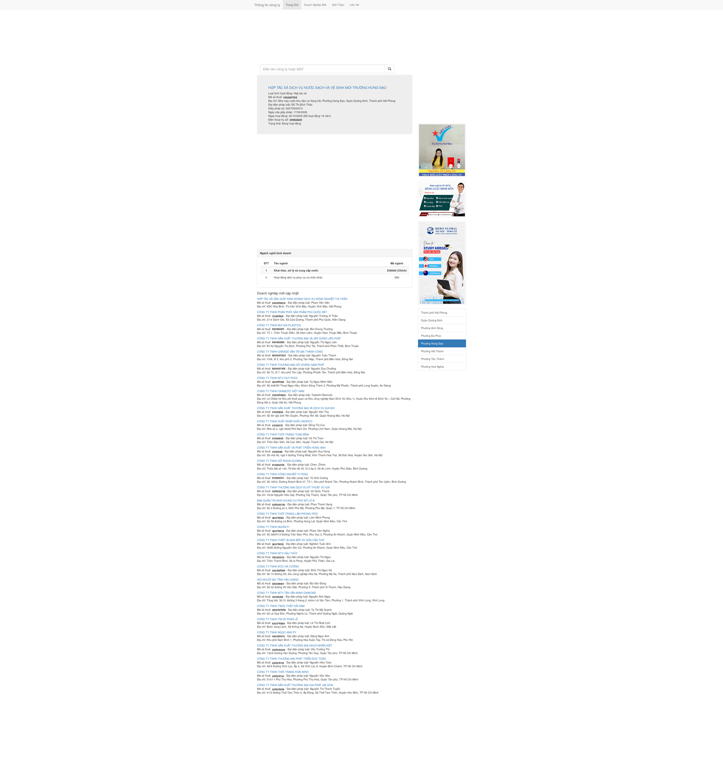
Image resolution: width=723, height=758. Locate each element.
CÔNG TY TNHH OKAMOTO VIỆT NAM (280, 391)
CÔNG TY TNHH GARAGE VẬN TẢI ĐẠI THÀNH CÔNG (290, 351)
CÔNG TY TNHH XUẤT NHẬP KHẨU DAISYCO (284, 421)
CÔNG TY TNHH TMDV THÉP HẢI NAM (281, 606)
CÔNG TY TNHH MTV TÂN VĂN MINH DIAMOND (286, 593)
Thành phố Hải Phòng (434, 312)
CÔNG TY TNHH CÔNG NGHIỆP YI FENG (282, 474)
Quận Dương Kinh (431, 320)
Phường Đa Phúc (431, 336)
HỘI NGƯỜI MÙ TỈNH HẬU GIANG (278, 579)
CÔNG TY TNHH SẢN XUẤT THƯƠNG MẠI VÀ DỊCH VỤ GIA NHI (296, 408)
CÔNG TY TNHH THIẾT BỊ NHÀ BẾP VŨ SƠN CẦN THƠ (290, 540)
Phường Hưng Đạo (432, 343)
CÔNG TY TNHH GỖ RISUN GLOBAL (279, 461)
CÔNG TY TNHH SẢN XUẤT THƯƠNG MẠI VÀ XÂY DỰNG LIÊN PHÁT (299, 338)
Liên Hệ (354, 5)
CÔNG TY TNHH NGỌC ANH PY (276, 632)
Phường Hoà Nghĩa (432, 366)
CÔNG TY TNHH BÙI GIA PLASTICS (279, 325)
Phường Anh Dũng (432, 328)
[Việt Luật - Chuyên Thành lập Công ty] (442, 150)
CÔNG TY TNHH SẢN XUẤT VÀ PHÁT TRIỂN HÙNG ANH (291, 447)
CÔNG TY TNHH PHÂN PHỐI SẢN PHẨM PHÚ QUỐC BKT (292, 312)
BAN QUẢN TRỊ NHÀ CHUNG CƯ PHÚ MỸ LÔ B (285, 500)
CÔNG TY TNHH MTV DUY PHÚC (277, 378)
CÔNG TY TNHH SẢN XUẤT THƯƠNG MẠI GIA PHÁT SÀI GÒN (295, 685)
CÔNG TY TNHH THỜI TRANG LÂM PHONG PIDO (287, 514)
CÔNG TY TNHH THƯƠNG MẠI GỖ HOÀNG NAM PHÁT (290, 365)
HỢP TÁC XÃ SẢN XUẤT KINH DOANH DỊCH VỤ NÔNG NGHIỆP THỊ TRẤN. (302, 299)
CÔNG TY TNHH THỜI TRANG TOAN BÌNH (283, 434)
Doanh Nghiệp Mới (315, 5)
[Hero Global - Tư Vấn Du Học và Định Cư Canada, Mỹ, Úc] (442, 263)
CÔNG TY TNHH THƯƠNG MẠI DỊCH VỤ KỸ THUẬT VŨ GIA (293, 487)
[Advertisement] (334, 36)
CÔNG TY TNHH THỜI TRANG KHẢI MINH (283, 672)
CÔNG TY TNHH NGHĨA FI (273, 527)
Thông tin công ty (267, 4)
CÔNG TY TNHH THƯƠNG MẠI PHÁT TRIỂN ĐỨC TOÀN (291, 658)
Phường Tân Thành (432, 359)
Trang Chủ (292, 5)
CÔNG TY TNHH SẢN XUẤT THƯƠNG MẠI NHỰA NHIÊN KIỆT (294, 645)
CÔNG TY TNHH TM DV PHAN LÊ (277, 619)
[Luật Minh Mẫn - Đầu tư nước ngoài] (442, 199)
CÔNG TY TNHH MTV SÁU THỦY (277, 553)
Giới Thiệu (338, 5)
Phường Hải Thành (432, 351)
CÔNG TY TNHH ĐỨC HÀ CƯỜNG (278, 566)
